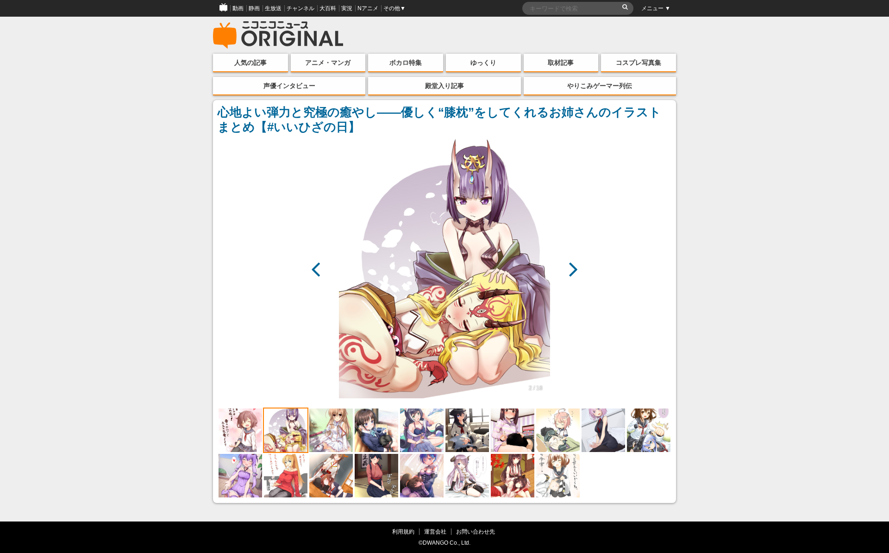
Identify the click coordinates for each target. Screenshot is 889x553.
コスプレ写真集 (638, 62)
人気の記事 (250, 62)
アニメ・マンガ (328, 62)
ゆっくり (483, 62)
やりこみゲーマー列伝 (599, 85)
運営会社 (435, 531)
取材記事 (561, 62)
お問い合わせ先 (475, 531)
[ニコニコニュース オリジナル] (278, 35)
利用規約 (403, 531)
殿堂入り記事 (444, 85)
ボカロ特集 (405, 62)
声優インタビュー (289, 85)
